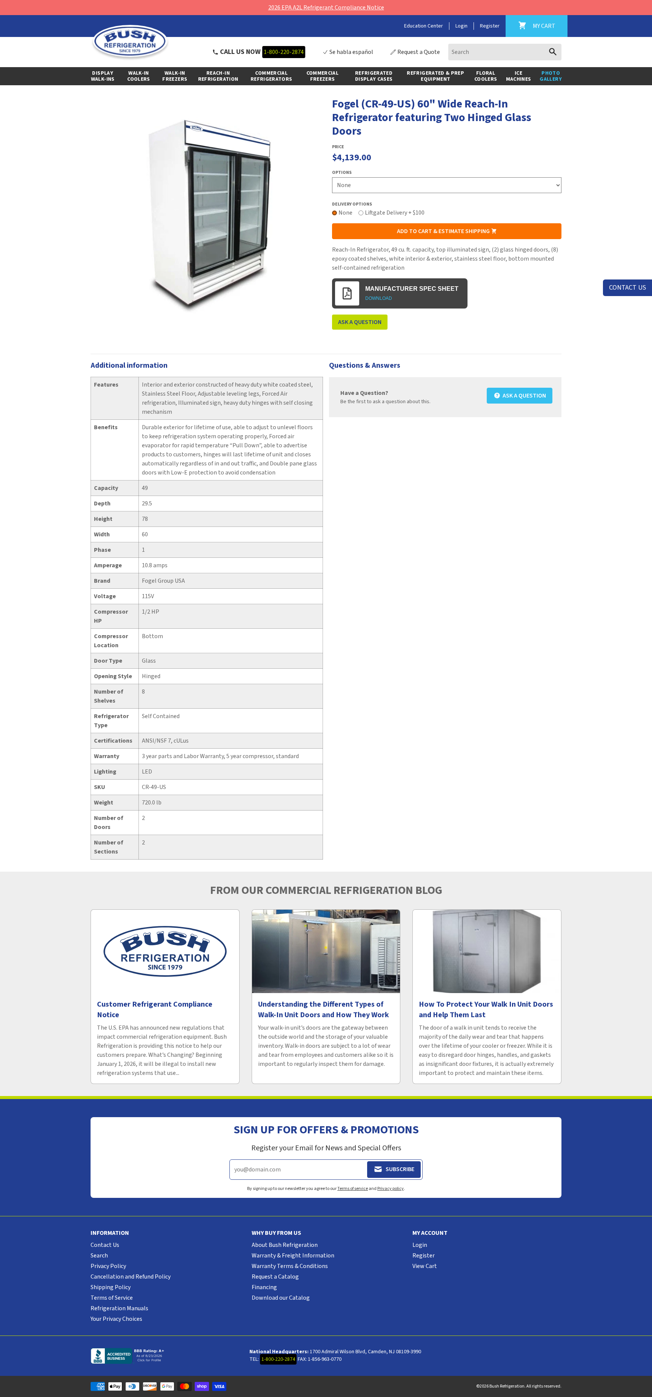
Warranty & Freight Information (293, 1255)
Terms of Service (112, 1298)
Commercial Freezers (322, 76)
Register (490, 26)
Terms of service (352, 1188)
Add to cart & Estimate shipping (444, 231)
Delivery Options (352, 204)
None (345, 213)
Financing (264, 1287)
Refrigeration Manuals (119, 1308)
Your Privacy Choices (116, 1319)
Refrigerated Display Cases (374, 76)
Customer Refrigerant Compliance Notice (154, 1009)
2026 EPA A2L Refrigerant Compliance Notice (326, 7)
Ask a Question (359, 322)
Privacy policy (390, 1188)
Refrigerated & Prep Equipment (435, 76)
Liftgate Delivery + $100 (394, 213)
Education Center (423, 26)
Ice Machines (518, 76)
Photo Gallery (550, 76)
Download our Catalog (281, 1298)
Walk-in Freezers (174, 76)
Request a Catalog (275, 1277)
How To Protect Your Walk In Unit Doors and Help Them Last (486, 1009)
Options (342, 173)
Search (99, 1255)
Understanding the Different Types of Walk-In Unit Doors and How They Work (323, 1009)
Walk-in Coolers (138, 76)
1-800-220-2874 (284, 52)
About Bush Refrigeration (285, 1245)
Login (461, 26)
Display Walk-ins (103, 76)
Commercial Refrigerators (271, 76)
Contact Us (105, 1245)
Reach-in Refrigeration (218, 76)
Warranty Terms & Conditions (290, 1266)
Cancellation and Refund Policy (131, 1277)
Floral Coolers (485, 76)
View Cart (424, 1266)
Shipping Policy (111, 1287)
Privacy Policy (108, 1266)
